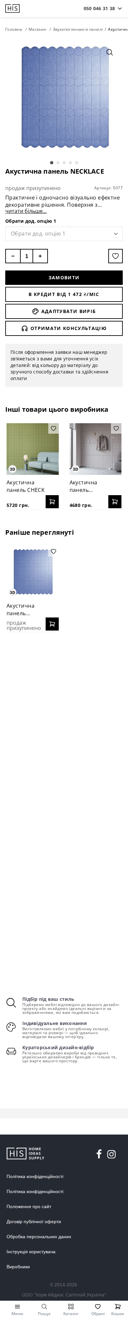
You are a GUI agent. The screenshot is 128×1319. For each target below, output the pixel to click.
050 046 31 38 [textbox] (99, 8)
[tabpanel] (64, 97)
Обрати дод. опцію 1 (30, 221)
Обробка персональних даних (39, 1236)
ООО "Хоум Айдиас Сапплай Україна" (64, 1295)
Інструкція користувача (31, 1251)
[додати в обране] (115, 256)
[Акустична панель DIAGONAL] (96, 449)
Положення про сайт (29, 1206)
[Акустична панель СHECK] (33, 449)
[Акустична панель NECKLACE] (33, 572)
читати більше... (26, 211)
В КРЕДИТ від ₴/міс (64, 294)
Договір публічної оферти (34, 1221)
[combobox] (99, 8)
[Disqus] (64, 721)
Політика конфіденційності (35, 1176)
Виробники (18, 1266)
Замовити (64, 277)
